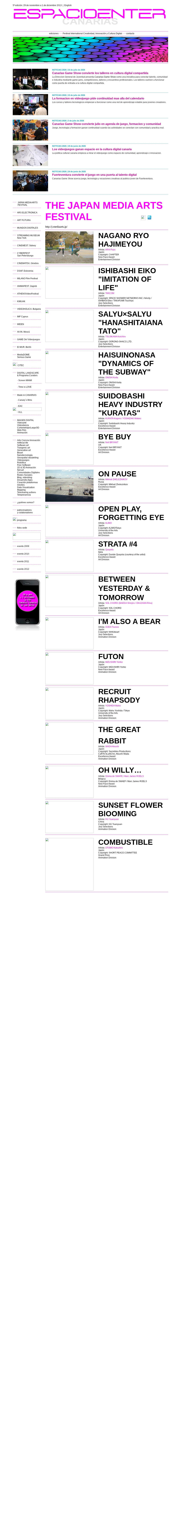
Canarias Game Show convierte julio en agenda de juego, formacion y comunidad (106, 123)
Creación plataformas (27, 482)
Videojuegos (23, 460)
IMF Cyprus (22, 316)
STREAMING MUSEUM (28, 235)
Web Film (21, 430)
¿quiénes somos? (25, 502)
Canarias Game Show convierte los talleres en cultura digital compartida (100, 73)
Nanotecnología (25, 455)
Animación (22, 432)
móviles (21, 485)
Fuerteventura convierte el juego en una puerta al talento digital (94, 174)
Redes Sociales (24, 475)
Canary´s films (25, 400)
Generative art (24, 450)
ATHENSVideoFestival (28, 294)
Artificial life (22, 443)
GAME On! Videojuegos (28, 339)
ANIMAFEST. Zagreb (27, 286)
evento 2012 (23, 569)
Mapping (21, 490)
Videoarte (22, 422)
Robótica (21, 462)
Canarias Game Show (105, 77)
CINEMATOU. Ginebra (28, 263)
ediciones (54, 33)
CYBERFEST (23, 253)
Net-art (20, 470)
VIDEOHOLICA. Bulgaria (29, 309)
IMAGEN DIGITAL (25, 420)
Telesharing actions (26, 492)
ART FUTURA (24, 220)
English (68, 5)
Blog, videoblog (24, 477)
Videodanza (23, 425)
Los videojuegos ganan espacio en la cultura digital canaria (92, 149)
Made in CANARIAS (26, 395)
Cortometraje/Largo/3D (28, 427)
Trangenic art (23, 447)
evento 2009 (23, 546)
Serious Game (24, 357)
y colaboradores (25, 512)
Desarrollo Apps (25, 480)
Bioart (20, 452)
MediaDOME (23, 354)
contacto (130, 33)
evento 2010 (23, 554)
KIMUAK (21, 301)
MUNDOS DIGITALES (27, 228)
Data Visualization (26, 487)
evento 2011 (23, 561)
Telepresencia (24, 495)
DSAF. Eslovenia (25, 271)
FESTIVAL (22, 205)
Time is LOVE (24, 387)
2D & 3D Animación (26, 467)
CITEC (21, 365)
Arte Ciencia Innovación (28, 440)
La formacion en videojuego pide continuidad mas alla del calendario (98, 98)
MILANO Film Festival (27, 278)
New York (21, 238)
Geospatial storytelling (28, 457)
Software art (23, 445)
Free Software (24, 465)
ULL (20, 412)
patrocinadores (24, 510)
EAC (20, 406)
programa (22, 520)
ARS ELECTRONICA (27, 212)
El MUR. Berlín (24, 347)
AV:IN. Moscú (23, 332)
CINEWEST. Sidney (26, 245)
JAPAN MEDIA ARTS (27, 202)
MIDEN (20, 324)
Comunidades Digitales (28, 472)
